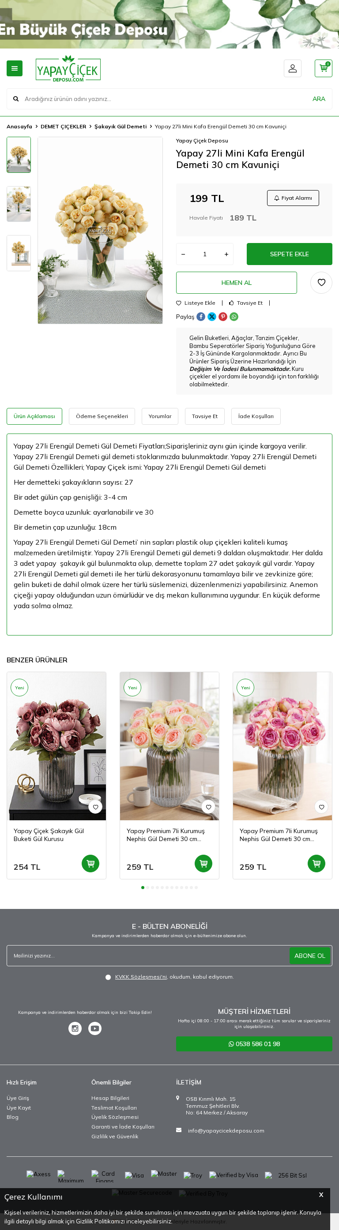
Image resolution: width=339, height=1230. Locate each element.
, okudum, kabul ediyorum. (174, 976)
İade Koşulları (256, 416)
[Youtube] (95, 1028)
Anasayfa (19, 126)
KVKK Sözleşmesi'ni (141, 976)
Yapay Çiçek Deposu (202, 140)
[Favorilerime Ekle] (95, 807)
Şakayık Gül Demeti (120, 126)
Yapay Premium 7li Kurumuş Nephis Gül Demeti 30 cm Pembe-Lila (279, 835)
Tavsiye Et (249, 303)
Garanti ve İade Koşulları (122, 1126)
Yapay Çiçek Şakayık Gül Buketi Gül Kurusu (49, 835)
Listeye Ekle (199, 303)
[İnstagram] (75, 1028)
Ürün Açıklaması (34, 416)
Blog (13, 1117)
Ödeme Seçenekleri (102, 416)
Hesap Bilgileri (110, 1098)
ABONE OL (309, 956)
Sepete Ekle (289, 254)
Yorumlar (160, 416)
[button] (142, 887)
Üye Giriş (18, 1098)
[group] (100, 230)
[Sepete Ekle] (90, 863)
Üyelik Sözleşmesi (115, 1117)
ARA (319, 99)
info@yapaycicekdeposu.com (226, 1130)
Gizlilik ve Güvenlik (114, 1136)
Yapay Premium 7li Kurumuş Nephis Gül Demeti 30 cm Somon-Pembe (166, 835)
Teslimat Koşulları (114, 1107)
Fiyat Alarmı (297, 197)
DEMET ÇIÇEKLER (63, 126)
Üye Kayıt (19, 1107)
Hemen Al (237, 283)
